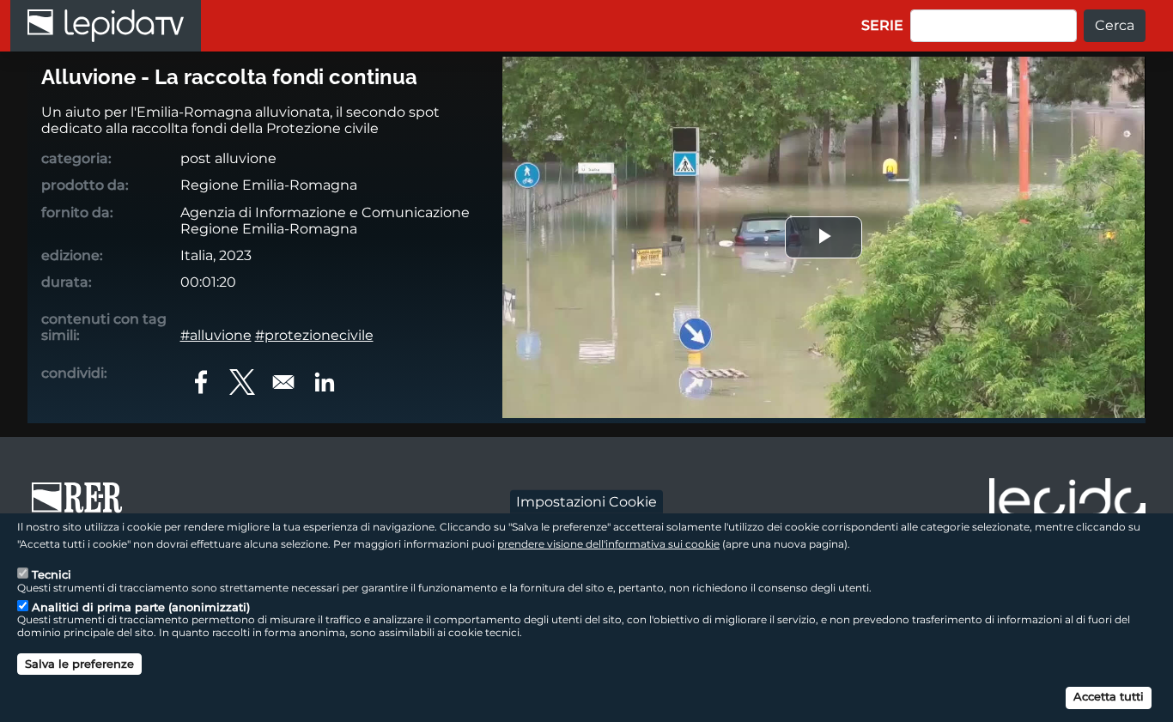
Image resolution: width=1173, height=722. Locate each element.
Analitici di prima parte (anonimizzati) (141, 606)
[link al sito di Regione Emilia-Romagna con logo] (82, 505)
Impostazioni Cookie (586, 501)
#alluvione (216, 335)
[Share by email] (283, 382)
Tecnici (51, 573)
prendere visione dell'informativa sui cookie (608, 543)
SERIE (882, 25)
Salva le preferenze (79, 663)
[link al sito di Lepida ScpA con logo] (1067, 503)
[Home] (105, 25)
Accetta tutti (1108, 696)
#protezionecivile (314, 335)
